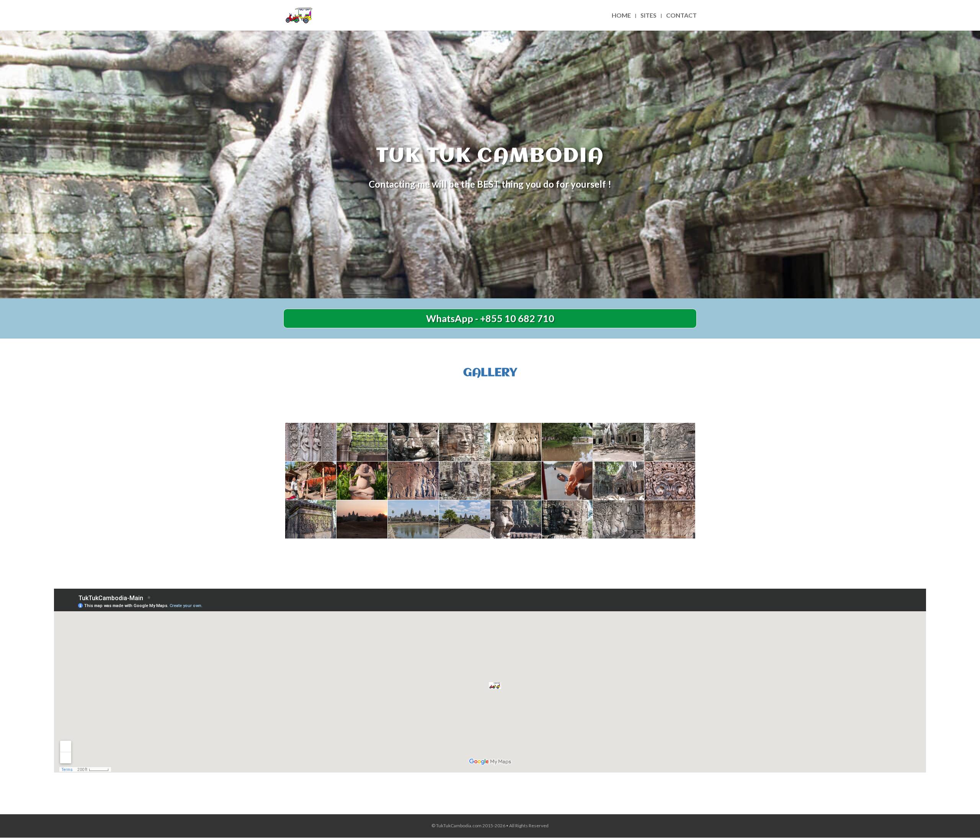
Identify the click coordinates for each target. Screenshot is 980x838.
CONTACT (681, 16)
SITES (648, 16)
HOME (621, 16)
